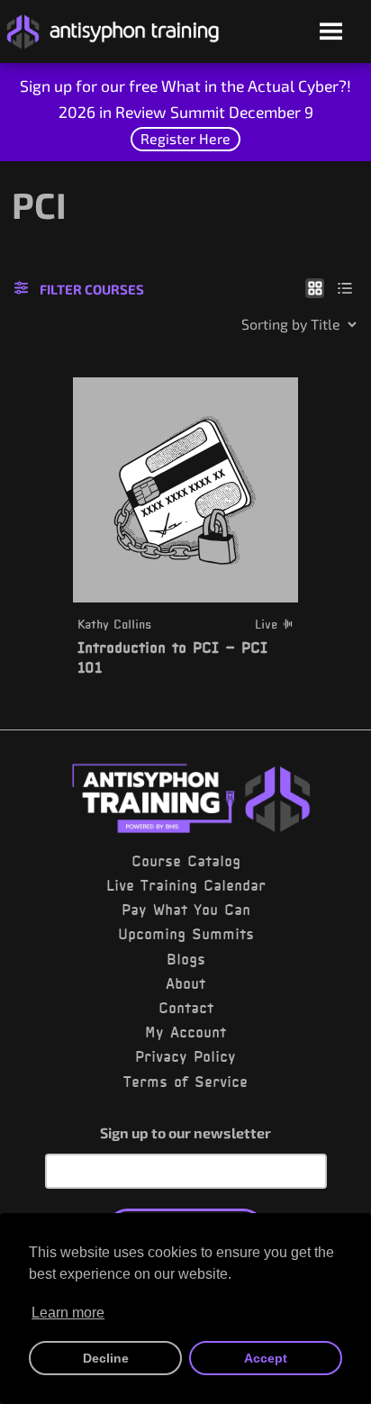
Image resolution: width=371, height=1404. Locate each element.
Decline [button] (106, 1358)
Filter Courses (92, 289)
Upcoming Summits (186, 934)
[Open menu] (330, 33)
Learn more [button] (68, 1312)
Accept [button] (265, 1358)
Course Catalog (185, 861)
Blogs (186, 959)
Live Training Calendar (186, 885)
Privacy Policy (185, 1056)
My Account (185, 1032)
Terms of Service (185, 1081)
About (185, 983)
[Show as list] (345, 287)
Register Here (185, 138)
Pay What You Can (186, 909)
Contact (185, 1008)
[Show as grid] (314, 287)
